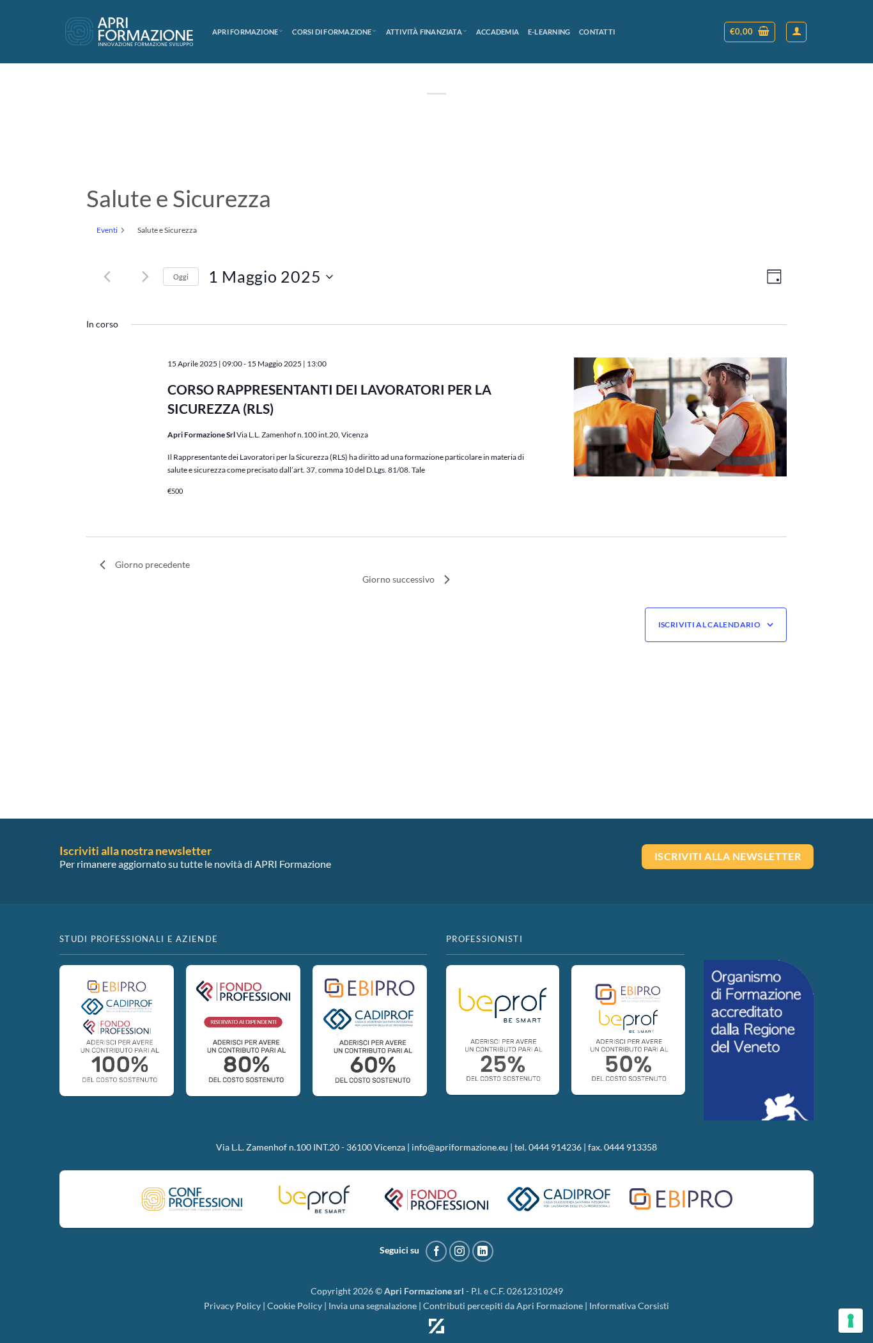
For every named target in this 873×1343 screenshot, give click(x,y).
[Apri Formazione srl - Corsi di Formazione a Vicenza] (129, 31)
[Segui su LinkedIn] (482, 1251)
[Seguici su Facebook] (436, 1251)
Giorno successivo (398, 579)
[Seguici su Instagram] (459, 1251)
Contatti (597, 31)
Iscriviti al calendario (709, 624)
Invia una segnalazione (372, 1305)
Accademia (497, 31)
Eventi (107, 230)
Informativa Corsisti (629, 1305)
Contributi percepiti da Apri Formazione (503, 1305)
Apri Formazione (245, 31)
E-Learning (549, 31)
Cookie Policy (294, 1305)
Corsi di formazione (331, 31)
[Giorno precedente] (107, 277)
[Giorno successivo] (145, 277)
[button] (750, 32)
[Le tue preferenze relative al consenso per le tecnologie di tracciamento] (850, 1320)
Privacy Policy (232, 1305)
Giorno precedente (152, 564)
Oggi (181, 276)
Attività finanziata (424, 31)
